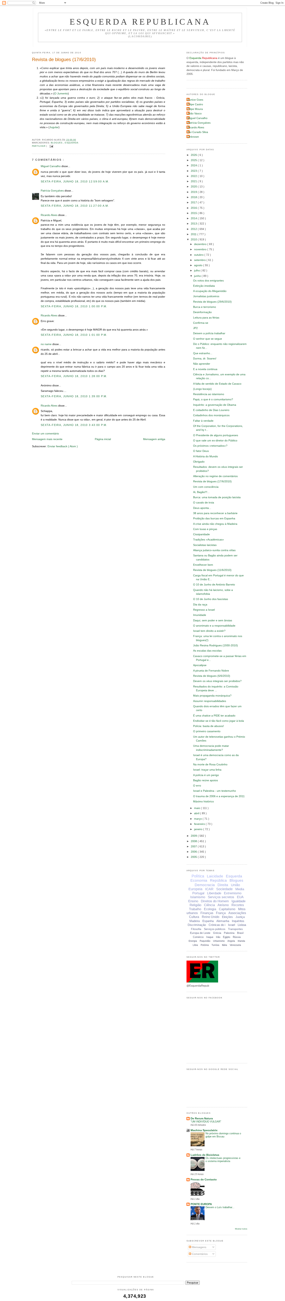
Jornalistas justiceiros (206, 296)
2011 (194, 234)
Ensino (193, 901)
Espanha (208, 921)
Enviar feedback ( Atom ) (63, 446)
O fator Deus (201, 451)
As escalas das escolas (207, 650)
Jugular (54, 127)
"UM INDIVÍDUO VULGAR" (206, 1121)
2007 (194, 846)
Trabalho (195, 909)
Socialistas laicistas (205, 545)
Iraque (209, 937)
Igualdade (238, 901)
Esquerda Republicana (140, 21)
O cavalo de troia (203, 502)
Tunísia (215, 945)
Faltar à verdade (203, 420)
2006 (194, 851)
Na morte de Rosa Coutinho (210, 764)
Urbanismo (219, 941)
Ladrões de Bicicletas (205, 1154)
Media (239, 889)
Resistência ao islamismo (208, 394)
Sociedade (224, 889)
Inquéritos (238, 921)
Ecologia (210, 909)
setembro (200, 260)
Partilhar (39, 146)
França (221, 913)
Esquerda (71, 143)
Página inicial (103, 439)
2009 (194, 835)
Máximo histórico (203, 801)
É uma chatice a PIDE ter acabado (214, 715)
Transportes (235, 929)
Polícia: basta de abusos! (208, 726)
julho (197, 270)
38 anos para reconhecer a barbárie (215, 513)
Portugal (198, 893)
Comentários (199, 1254)
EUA (240, 897)
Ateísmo (223, 905)
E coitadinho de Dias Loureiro (211, 410)
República (218, 880)
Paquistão (205, 941)
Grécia (217, 932)
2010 (194, 239)
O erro (197, 785)
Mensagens (198, 1247)
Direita (223, 885)
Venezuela (235, 945)
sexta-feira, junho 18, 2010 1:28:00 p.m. (74, 376)
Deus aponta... (202, 508)
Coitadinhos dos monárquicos (211, 415)
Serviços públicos (214, 929)
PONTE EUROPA (201, 1204)
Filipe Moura (195, 109)
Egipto (226, 937)
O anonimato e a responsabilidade (214, 625)
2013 (194, 223)
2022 (194, 176)
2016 (194, 207)
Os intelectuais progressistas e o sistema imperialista (223, 1160)
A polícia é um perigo (206, 775)
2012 (194, 229)
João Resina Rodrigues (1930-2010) (215, 645)
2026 (194, 155)
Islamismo (197, 897)
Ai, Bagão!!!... (201, 492)
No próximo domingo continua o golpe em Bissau (223, 1135)
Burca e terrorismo (204, 307)
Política (198, 876)
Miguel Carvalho (51, 166)
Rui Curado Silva (197, 132)
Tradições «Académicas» (208, 539)
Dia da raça (200, 604)
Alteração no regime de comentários (215, 476)
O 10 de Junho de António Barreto (214, 584)
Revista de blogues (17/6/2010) (64, 59)
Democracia (205, 885)
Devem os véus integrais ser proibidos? (217, 681)
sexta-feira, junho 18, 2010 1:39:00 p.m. (74, 396)
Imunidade (199, 615)
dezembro (200, 244)
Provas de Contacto (204, 1179)
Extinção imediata (204, 285)
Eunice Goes (195, 99)
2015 (194, 213)
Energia (193, 941)
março (198, 818)
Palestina (229, 933)
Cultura (194, 917)
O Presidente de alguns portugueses (215, 435)
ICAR (209, 889)
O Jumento (61, 93)
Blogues (57, 143)
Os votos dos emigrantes (208, 280)
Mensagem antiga (154, 439)
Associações (237, 913)
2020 (194, 186)
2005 (194, 857)
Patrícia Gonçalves (53, 190)
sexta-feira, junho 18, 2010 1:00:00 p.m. (74, 306)
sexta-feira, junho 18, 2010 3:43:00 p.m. (74, 425)
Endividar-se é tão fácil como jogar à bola (218, 720)
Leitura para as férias (206, 317)
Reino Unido (210, 917)
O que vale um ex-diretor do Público (215, 440)
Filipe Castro (195, 104)
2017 (194, 202)
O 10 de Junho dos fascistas (210, 599)
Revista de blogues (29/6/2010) (212, 301)
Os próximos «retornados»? (210, 445)
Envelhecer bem (203, 564)
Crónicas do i (217, 924)
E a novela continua (205, 369)
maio (197, 808)
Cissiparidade (201, 534)
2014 (194, 218)
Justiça (240, 917)
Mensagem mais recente (47, 439)
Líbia (195, 945)
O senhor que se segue (207, 338)
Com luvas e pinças (205, 529)
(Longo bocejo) (202, 389)
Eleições (227, 917)
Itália (224, 945)
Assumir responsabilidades (209, 701)
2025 (194, 160)
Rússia (237, 937)
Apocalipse (199, 665)
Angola (231, 941)
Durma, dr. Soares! (204, 358)
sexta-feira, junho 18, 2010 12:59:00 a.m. (75, 181)
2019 (194, 192)
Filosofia (196, 929)
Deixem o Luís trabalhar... (220, 1207)
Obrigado (199, 461)
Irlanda (241, 941)
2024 (194, 165)
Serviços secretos (221, 897)
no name (46, 344)
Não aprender (201, 363)
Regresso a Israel (204, 609)
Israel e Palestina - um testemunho (214, 790)
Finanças (206, 913)
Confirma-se (200, 322)
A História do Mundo (205, 456)
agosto (198, 265)
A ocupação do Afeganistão (209, 291)
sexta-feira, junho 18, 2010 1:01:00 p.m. (74, 334)
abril (197, 813)
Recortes (237, 905)
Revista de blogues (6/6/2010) (211, 675)
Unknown (193, 136)
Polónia (205, 945)
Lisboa (242, 924)
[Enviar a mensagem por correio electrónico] (51, 146)
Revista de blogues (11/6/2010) (212, 570)
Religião (195, 905)
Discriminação (197, 924)
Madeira (194, 921)
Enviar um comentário (45, 433)
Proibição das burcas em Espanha (214, 518)
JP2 (195, 328)
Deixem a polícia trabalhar (209, 333)
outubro (199, 254)
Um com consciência (205, 486)
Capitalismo (227, 909)
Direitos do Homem (215, 901)
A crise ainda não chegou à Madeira (215, 523)
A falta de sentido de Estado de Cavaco (217, 383)
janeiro (198, 829)
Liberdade (214, 893)
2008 (194, 841)
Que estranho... (202, 353)
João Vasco (194, 113)
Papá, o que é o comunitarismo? (213, 399)
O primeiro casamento (206, 731)
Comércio (198, 937)
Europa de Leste (200, 932)
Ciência (209, 905)
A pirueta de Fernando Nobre (211, 670)
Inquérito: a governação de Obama (214, 404)
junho (198, 276)
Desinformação (202, 312)
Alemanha (222, 921)
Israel (231, 924)
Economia (198, 880)
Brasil (240, 933)
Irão (218, 937)
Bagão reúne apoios (205, 780)
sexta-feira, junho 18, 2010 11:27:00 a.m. (75, 205)
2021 (194, 181)
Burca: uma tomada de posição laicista (217, 497)
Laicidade (215, 876)
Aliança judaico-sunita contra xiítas (214, 550)
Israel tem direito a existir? (209, 630)
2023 (194, 170)
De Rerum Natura (202, 1118)
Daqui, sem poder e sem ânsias (212, 620)
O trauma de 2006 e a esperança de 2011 (219, 796)
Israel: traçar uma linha (207, 769)
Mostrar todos (241, 1229)
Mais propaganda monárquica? (212, 695)
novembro (200, 249)
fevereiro (200, 824)
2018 (194, 197)
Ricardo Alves (49, 215)
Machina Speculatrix (204, 1130)
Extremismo (232, 893)
